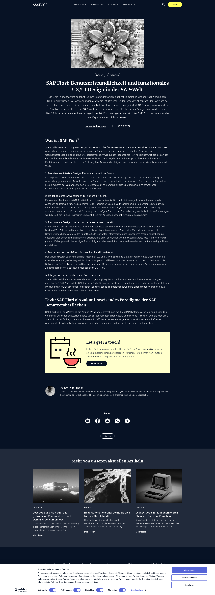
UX (98, 256)
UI (107, 256)
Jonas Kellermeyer (95, 126)
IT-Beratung (114, 75)
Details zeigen (137, 590)
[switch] (77, 590)
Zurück (108, 436)
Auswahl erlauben (189, 577)
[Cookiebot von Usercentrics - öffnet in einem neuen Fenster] (21, 590)
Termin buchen (96, 363)
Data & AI (99, 75)
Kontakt (175, 5)
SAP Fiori (50, 147)
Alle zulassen (189, 570)
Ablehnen (189, 585)
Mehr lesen (38, 535)
